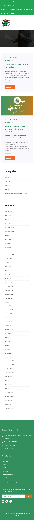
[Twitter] (6, 501)
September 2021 (9, 329)
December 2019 (9, 392)
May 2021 (7, 345)
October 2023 (9, 259)
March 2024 (8, 247)
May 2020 (7, 388)
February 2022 (9, 310)
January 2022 (8, 314)
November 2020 (9, 365)
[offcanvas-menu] (27, 22)
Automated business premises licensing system (15, 129)
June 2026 (8, 215)
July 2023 (7, 263)
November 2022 (9, 290)
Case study (8, 181)
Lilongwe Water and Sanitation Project (16, 193)
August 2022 (8, 298)
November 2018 (9, 408)
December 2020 (9, 361)
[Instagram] (10, 501)
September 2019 (9, 396)
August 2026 (8, 211)
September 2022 (9, 294)
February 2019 (9, 404)
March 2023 (8, 278)
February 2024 (9, 251)
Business (7, 177)
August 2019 (8, 400)
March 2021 (8, 353)
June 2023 (8, 266)
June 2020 (8, 384)
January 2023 (8, 282)
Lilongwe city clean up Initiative (16, 65)
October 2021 (8, 325)
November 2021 (9, 321)
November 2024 (9, 231)
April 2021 (7, 349)
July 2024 (7, 235)
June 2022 (8, 306)
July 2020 (7, 380)
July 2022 (7, 302)
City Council (10, 60)
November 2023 (9, 255)
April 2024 (7, 243)
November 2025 (9, 227)
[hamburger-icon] (21, 23)
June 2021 (7, 341)
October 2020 (9, 369)
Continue (9, 87)
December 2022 (9, 286)
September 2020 (9, 373)
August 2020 (8, 376)
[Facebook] (3, 501)
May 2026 (7, 219)
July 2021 (7, 337)
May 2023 (7, 270)
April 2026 (7, 223)
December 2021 (9, 318)
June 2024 (8, 239)
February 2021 (9, 357)
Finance (7, 189)
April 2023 (7, 274)
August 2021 (8, 333)
